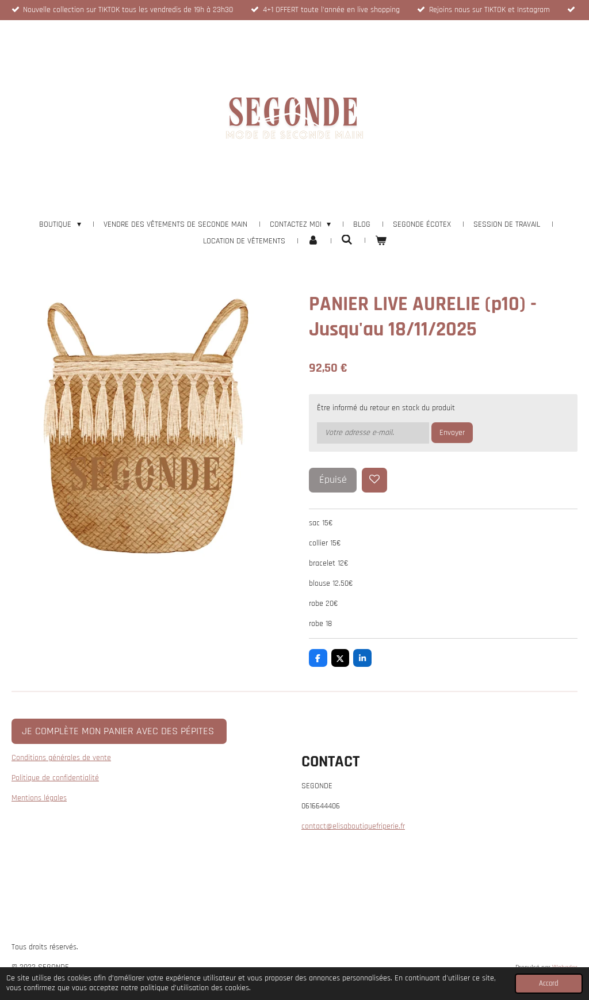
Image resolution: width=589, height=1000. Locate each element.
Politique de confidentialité (55, 778)
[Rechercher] (347, 240)
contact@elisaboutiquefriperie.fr (353, 826)
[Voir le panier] (381, 241)
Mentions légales (39, 798)
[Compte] (313, 241)
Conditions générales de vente (61, 758)
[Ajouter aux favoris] (374, 480)
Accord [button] (549, 983)
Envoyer (452, 433)
